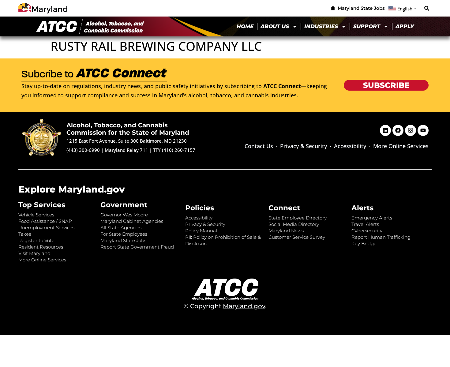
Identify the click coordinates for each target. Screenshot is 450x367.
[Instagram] (410, 130)
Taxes (24, 234)
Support (366, 26)
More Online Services (401, 146)
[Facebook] (397, 130)
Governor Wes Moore (124, 215)
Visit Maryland (34, 253)
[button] (427, 8)
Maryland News (286, 231)
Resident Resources (40, 247)
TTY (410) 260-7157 (174, 150)
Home (245, 26)
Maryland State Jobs (123, 240)
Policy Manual (201, 231)
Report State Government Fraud (137, 247)
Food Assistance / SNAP (45, 221)
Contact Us (259, 146)
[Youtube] (423, 130)
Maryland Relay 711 (127, 150)
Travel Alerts (365, 224)
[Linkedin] (385, 130)
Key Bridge (364, 243)
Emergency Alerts (371, 218)
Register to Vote (36, 240)
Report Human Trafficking (381, 237)
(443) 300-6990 (83, 150)
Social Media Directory (293, 224)
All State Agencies (120, 227)
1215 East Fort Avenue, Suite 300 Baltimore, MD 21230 (126, 141)
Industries (321, 26)
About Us (275, 26)
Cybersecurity (366, 231)
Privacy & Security (303, 146)
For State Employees (123, 234)
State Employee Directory (297, 218)
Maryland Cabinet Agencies (131, 221)
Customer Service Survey (296, 237)
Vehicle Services (36, 215)
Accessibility (350, 146)
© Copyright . (225, 306)
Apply (405, 26)
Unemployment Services (46, 227)
